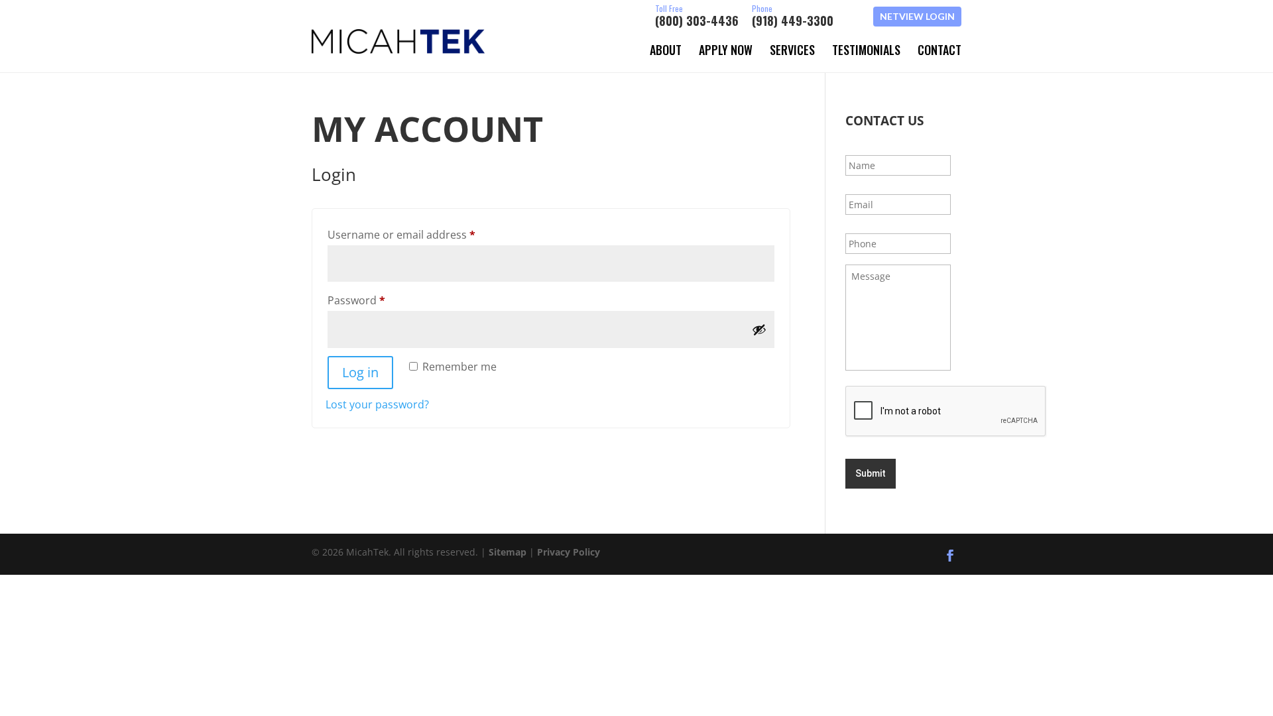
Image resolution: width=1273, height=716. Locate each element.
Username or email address (424, 234)
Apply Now (726, 49)
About (666, 49)
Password (379, 300)
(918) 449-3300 (792, 17)
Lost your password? (377, 404)
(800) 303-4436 (697, 17)
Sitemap (507, 552)
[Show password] (759, 329)
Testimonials (866, 49)
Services (792, 49)
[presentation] (946, 412)
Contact (939, 49)
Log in (360, 372)
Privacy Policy (568, 552)
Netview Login (917, 16)
